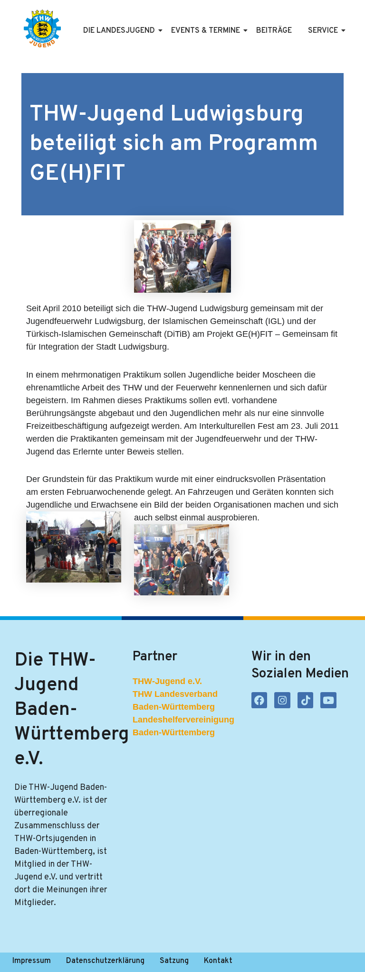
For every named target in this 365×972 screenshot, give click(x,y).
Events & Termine (205, 31)
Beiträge (274, 31)
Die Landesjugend (119, 31)
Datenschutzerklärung (105, 961)
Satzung (174, 961)
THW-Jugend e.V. (167, 681)
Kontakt (218, 961)
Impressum (31, 961)
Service (323, 31)
